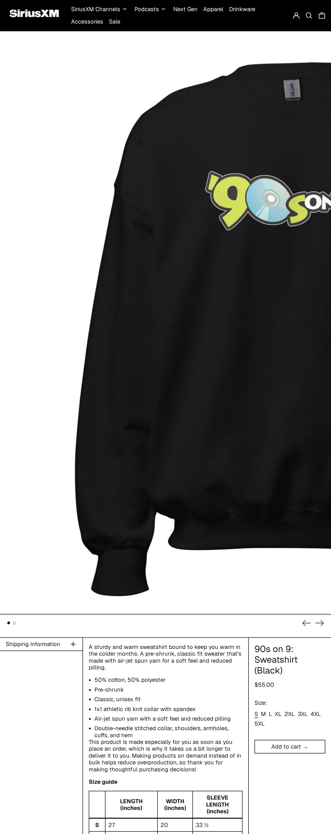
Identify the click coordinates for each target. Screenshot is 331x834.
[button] (309, 15)
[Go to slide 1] (8, 622)
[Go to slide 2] (14, 622)
